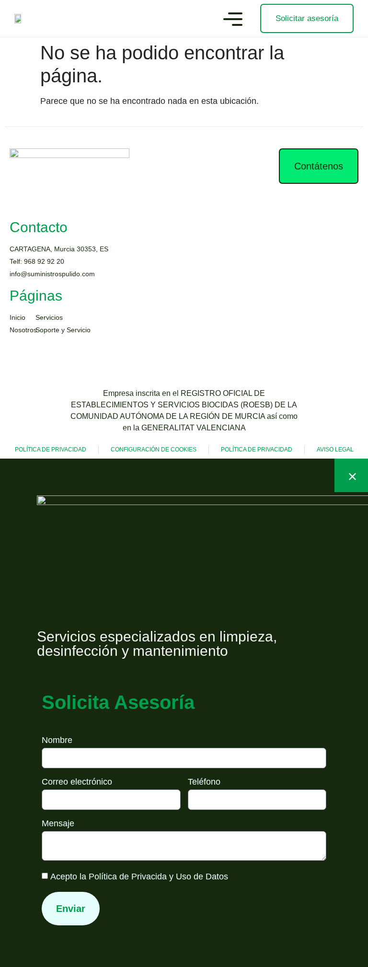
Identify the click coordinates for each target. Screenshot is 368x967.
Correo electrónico (77, 782)
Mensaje (58, 823)
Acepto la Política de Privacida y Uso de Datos (139, 877)
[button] (232, 20)
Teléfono (204, 782)
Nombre (57, 740)
